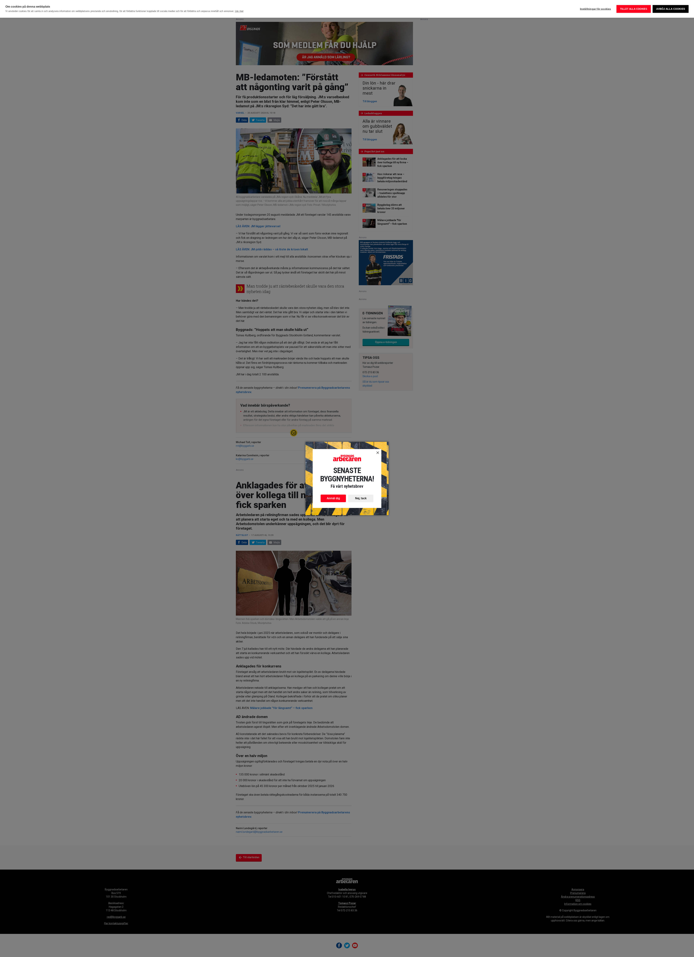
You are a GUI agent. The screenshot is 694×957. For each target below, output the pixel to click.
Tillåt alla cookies (633, 9)
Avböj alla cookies (670, 9)
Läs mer (239, 11)
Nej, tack (361, 498)
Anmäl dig (333, 498)
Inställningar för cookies (595, 9)
